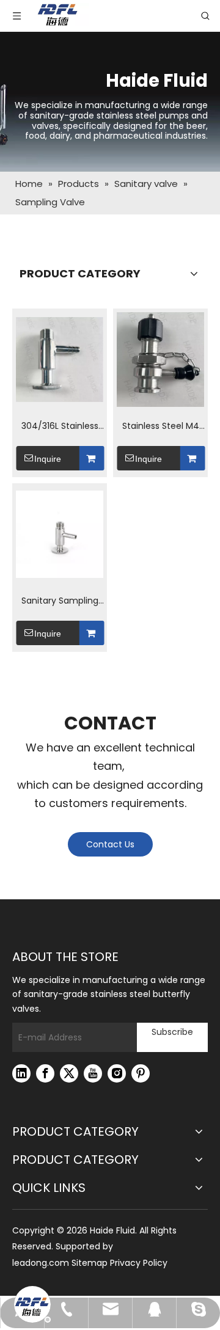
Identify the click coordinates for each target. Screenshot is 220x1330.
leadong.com (40, 1263)
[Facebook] (45, 1073)
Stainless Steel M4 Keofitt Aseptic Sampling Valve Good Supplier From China (160, 427)
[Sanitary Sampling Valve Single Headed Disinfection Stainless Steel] (59, 534)
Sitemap (90, 1263)
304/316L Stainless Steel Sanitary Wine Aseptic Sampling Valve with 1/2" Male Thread (59, 427)
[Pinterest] (140, 1073)
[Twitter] (69, 1073)
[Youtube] (93, 1073)
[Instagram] (117, 1073)
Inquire (47, 459)
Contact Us (110, 844)
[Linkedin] (21, 1073)
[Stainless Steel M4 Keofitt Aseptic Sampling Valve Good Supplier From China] (160, 359)
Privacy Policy (138, 1263)
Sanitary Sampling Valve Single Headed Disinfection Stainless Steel (59, 601)
